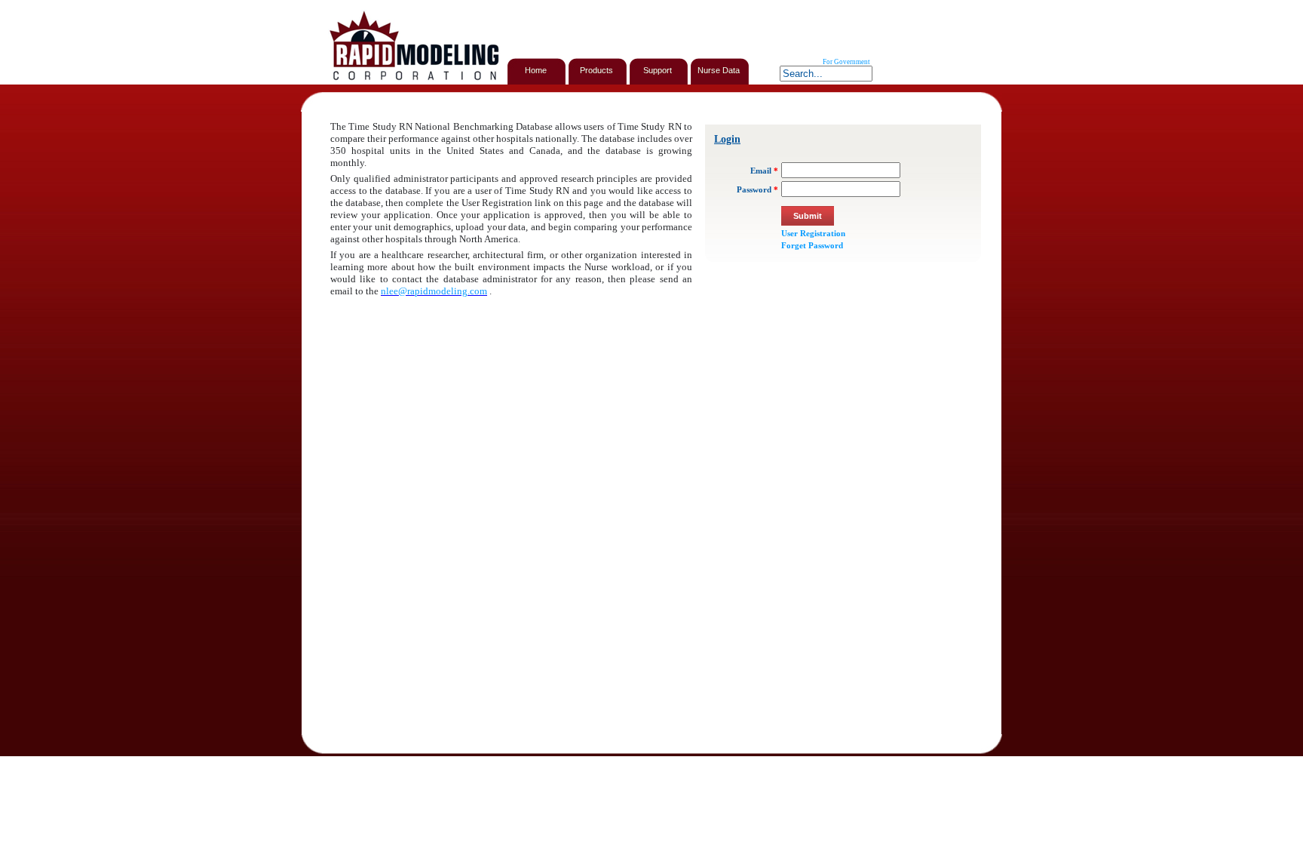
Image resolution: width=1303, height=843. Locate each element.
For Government (846, 62)
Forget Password (812, 245)
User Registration (813, 233)
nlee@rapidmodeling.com (434, 291)
